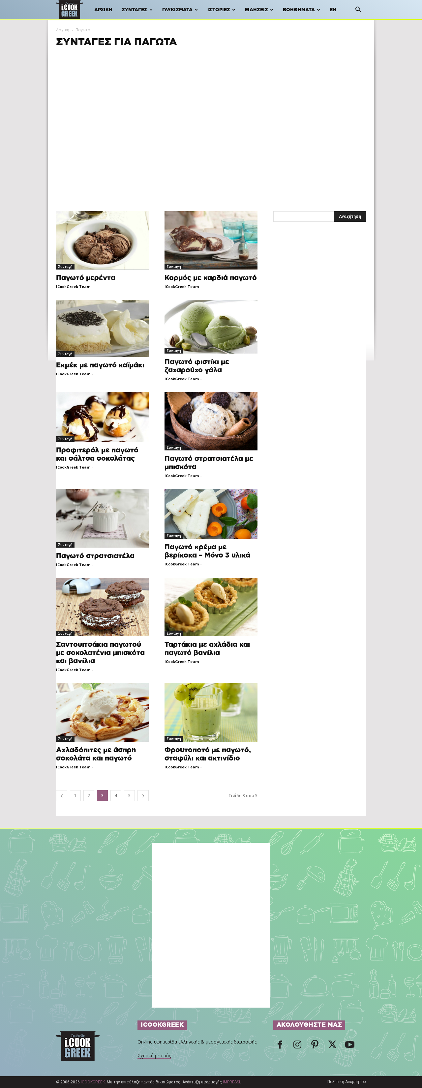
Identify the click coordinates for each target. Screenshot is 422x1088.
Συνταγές (134, 10)
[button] (358, 10)
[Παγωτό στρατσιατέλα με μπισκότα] (211, 421)
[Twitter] (332, 1046)
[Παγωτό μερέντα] (102, 240)
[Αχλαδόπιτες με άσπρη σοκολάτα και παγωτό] (102, 712)
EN (333, 10)
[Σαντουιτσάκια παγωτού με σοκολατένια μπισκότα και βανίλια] (102, 607)
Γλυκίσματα (177, 10)
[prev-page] (61, 795)
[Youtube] (349, 1046)
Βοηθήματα (299, 10)
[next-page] (143, 795)
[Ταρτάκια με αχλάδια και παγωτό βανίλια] (211, 607)
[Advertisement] (211, 94)
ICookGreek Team (73, 286)
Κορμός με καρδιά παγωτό (211, 277)
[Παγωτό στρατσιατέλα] (102, 518)
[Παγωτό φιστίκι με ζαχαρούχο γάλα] (211, 327)
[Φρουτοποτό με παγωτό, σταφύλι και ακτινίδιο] (211, 712)
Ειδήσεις (256, 10)
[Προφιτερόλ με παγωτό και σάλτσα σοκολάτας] (102, 417)
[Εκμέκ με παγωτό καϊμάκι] (102, 328)
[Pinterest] (314, 1046)
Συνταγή (65, 266)
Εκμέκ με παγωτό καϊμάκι (100, 365)
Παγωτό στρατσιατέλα (95, 556)
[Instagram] (297, 1046)
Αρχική (103, 10)
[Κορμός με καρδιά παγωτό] (211, 240)
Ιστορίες (218, 10)
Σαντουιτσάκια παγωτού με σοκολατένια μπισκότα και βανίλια (100, 653)
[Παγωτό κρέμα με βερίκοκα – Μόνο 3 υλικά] (211, 513)
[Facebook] (279, 1046)
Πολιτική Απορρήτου (346, 1081)
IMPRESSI (231, 1082)
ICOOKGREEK (93, 1082)
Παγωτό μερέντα (85, 277)
